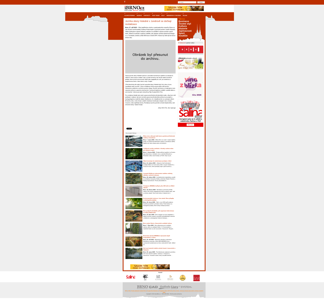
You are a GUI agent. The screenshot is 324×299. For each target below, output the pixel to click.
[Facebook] (125, 2)
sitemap (182, 291)
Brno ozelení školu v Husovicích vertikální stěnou (157, 223)
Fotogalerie (161, 291)
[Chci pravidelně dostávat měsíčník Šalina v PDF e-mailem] (190, 113)
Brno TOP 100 (168, 291)
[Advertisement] (150, 121)
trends (177, 291)
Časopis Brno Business (152, 291)
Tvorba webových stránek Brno (138, 291)
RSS (126, 291)
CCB (129, 291)
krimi (174, 291)
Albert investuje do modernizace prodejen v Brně (157, 161)
